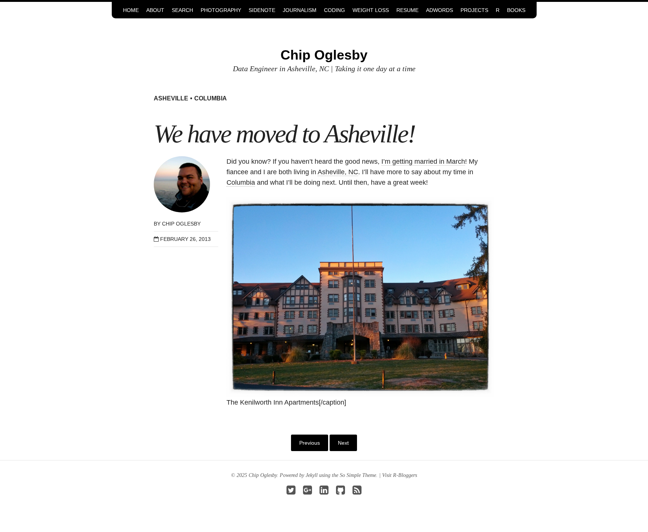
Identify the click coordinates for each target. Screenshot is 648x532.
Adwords (439, 10)
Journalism (299, 10)
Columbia (210, 98)
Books (516, 10)
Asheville (171, 98)
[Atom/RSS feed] (357, 492)
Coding (334, 10)
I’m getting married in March (423, 161)
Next (343, 443)
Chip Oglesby (324, 55)
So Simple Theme (358, 475)
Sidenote (262, 10)
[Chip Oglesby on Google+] (307, 492)
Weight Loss (370, 10)
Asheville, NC (338, 172)
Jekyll (312, 475)
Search (182, 10)
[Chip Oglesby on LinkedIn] (324, 492)
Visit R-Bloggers (399, 475)
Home (131, 10)
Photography (221, 10)
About (155, 10)
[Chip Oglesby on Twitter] (291, 492)
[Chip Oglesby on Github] (340, 492)
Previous (309, 443)
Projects (474, 10)
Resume (407, 10)
